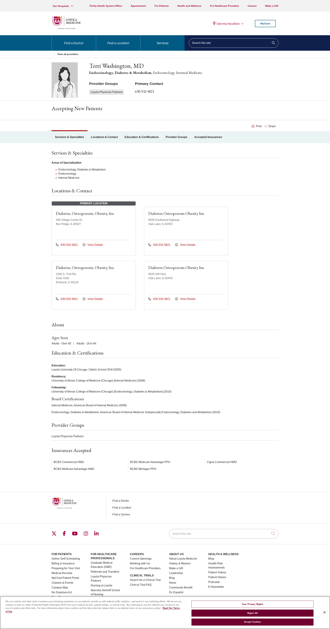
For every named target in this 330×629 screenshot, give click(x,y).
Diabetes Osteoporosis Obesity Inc (176, 213)
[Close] (324, 612)
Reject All (252, 613)
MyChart (265, 23)
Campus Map (60, 587)
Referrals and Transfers (105, 571)
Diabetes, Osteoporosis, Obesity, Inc (85, 213)
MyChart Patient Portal (65, 577)
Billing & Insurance (63, 563)
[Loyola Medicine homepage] (66, 28)
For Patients (162, 5)
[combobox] (233, 43)
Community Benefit (180, 587)
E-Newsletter (216, 586)
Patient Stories (217, 577)
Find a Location (118, 43)
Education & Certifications (142, 137)
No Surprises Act (62, 592)
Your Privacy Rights (252, 604)
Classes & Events (62, 582)
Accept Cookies (252, 622)
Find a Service (121, 514)
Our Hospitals (61, 6)
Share (272, 126)
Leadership (176, 573)
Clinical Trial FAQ (140, 584)
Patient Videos (217, 572)
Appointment (138, 5)
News (172, 582)
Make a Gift (271, 5)
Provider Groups (176, 137)
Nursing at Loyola (101, 585)
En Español (176, 592)
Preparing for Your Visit (66, 568)
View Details (95, 244)
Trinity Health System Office (105, 5)
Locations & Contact (104, 137)
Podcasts (214, 582)
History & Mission (179, 563)
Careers (252, 5)
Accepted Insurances (208, 137)
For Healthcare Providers (224, 5)
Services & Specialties (69, 137)
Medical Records (62, 573)
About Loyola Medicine (183, 558)
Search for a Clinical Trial (145, 579)
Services (162, 43)
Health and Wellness (189, 5)
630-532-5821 (144, 91)
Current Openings (141, 558)
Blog (172, 577)
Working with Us (140, 563)
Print (258, 126)
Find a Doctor (74, 43)
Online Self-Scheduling (66, 558)
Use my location (228, 23)
